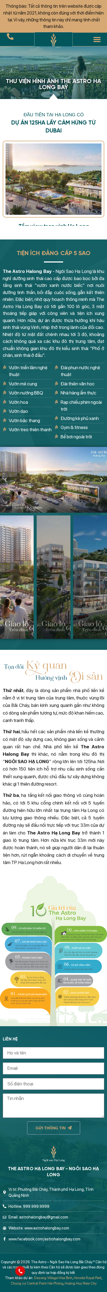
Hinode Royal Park (88, 1278)
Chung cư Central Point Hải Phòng (37, 1283)
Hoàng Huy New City (81, 1283)
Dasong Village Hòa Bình (53, 1278)
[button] (97, 39)
